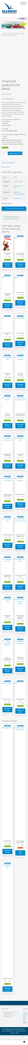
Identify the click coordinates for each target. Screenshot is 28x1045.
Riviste (24, 1018)
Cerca (14, 1042)
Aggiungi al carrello (15, 153)
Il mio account (4, 1042)
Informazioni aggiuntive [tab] (8, 162)
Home (4, 33)
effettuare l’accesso (11, 217)
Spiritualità (21, 194)
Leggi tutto (20, 853)
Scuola (24, 1019)
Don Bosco (25, 1022)
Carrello (22, 1041)
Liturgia (24, 1016)
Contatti (24, 1023)
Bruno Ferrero (17, 198)
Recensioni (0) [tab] (5, 167)
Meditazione (16, 192)
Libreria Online (10, 33)
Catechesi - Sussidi (19, 33)
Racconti (15, 194)
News (24, 1021)
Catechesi (25, 1015)
